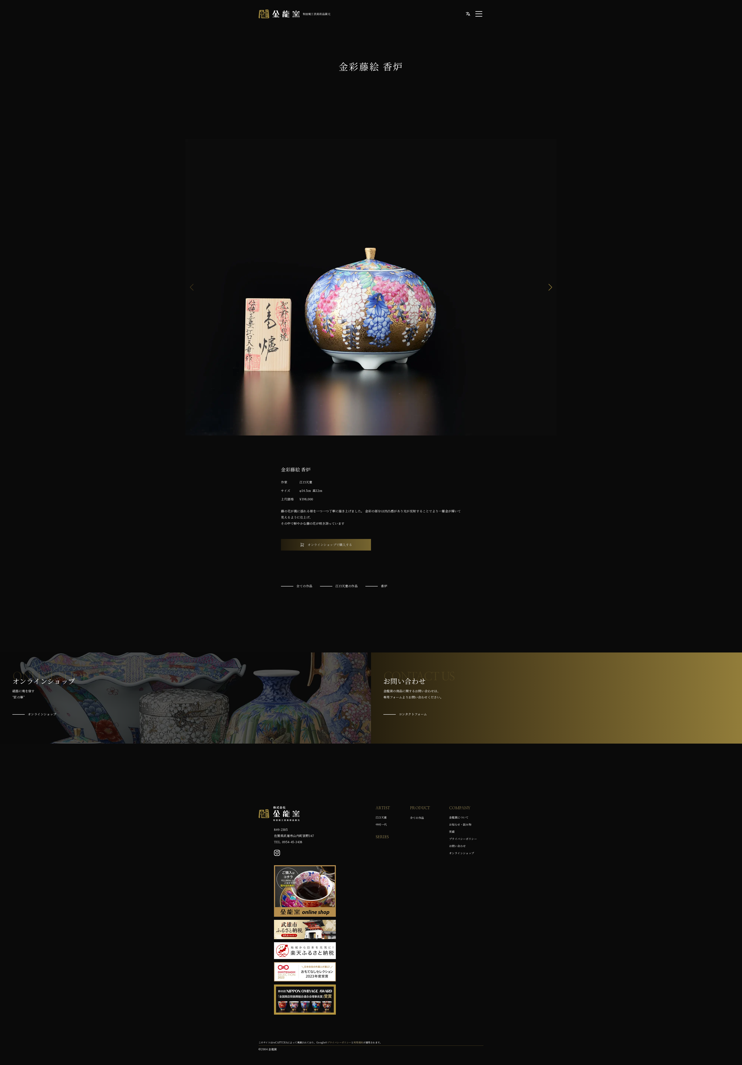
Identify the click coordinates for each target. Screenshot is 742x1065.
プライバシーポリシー (463, 839)
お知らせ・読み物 (460, 824)
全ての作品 (417, 818)
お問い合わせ (457, 846)
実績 (452, 832)
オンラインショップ (461, 853)
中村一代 (381, 824)
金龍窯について (459, 817)
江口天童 (381, 817)
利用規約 (358, 1042)
